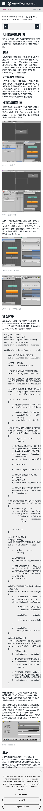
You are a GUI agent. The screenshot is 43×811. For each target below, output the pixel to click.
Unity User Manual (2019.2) (12, 17)
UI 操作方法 (15, 19)
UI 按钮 (22, 705)
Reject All (21, 800)
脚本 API (11, 9)
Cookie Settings (21, 794)
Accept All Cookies (21, 807)
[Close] (41, 771)
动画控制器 (28, 57)
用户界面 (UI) (30, 17)
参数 (30, 60)
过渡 (29, 221)
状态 (4, 60)
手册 (4, 9)
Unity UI (5, 19)
